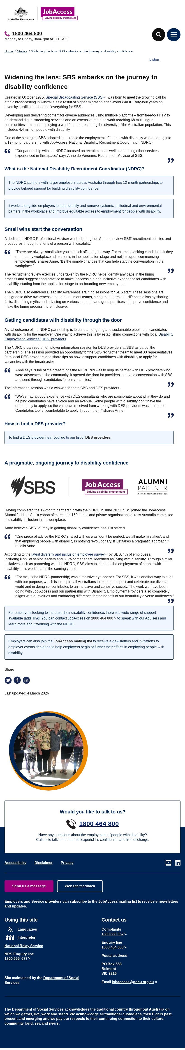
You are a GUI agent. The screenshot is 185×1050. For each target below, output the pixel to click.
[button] (158, 34)
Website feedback (80, 886)
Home (9, 51)
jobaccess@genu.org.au (133, 982)
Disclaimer (44, 863)
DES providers (97, 437)
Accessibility (15, 863)
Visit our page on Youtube (168, 863)
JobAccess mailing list (72, 641)
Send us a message (29, 886)
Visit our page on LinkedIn (177, 863)
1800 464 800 (27, 33)
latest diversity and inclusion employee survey (67, 554)
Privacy (67, 863)
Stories (22, 51)
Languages (27, 929)
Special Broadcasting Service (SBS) (75, 97)
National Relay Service (24, 946)
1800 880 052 (113, 934)
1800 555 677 (16, 958)
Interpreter (26, 937)
